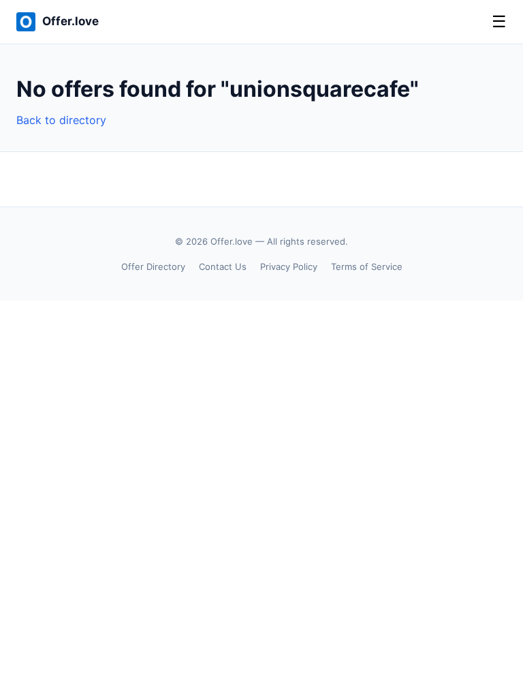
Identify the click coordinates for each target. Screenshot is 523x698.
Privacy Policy (288, 266)
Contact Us (223, 266)
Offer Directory (153, 266)
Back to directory (61, 120)
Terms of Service (366, 266)
